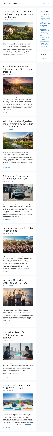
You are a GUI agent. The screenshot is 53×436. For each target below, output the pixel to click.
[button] (48, 3)
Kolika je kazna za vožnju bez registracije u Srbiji (16, 177)
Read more (20, 54)
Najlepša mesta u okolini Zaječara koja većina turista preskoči (17, 69)
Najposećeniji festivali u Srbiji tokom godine (44, 45)
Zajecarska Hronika (10, 3)
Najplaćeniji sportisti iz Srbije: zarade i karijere (15, 281)
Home (44, 3)
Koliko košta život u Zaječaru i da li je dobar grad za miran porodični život (18, 14)
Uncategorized (7, 57)
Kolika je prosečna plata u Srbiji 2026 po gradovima (16, 386)
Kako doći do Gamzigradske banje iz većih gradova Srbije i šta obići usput (18, 124)
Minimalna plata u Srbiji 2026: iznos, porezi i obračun (15, 335)
